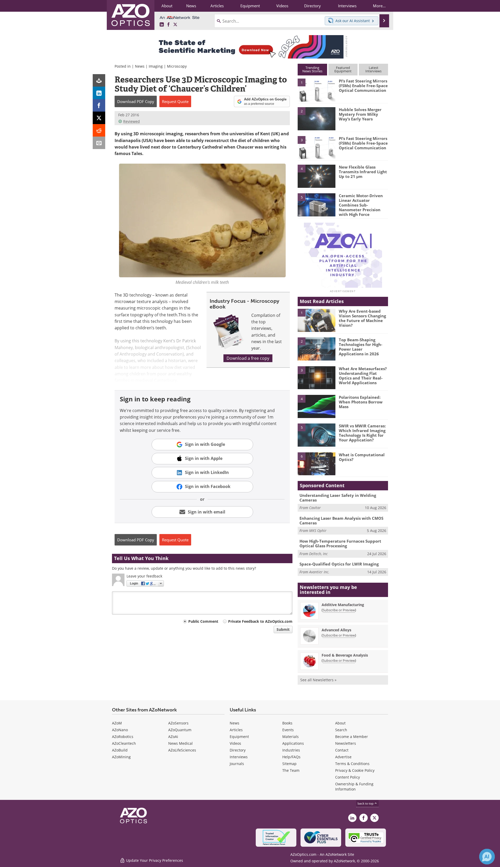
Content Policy (347, 777)
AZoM (117, 723)
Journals (237, 763)
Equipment (239, 736)
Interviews (239, 756)
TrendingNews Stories (312, 69)
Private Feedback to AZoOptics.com (260, 621)
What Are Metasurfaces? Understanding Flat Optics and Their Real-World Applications (363, 375)
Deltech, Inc (318, 553)
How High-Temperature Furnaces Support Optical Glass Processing (340, 543)
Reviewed (131, 121)
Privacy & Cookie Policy (354, 770)
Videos (235, 743)
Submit (283, 629)
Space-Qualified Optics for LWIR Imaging (339, 564)
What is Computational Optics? (362, 457)
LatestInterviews (373, 69)
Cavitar (315, 507)
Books (287, 723)
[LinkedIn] (99, 93)
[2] (316, 118)
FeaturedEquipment (343, 69)
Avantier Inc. (319, 571)
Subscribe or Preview (339, 610)
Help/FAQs (291, 756)
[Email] (99, 143)
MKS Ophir (318, 530)
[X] (99, 118)
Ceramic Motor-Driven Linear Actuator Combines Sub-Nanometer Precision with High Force (361, 205)
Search (341, 729)
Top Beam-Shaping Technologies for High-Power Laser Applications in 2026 (360, 346)
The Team (290, 770)
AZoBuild (120, 750)
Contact (341, 750)
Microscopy (177, 66)
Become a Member (351, 736)
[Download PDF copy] (99, 80)
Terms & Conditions (352, 763)
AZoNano (120, 729)
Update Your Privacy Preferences (154, 860)
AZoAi (173, 736)
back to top (366, 803)
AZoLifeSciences (182, 750)
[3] (316, 147)
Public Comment (203, 621)
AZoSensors (178, 723)
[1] (316, 89)
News (140, 66)
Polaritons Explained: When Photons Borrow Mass (361, 402)
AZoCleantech (124, 743)
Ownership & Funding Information (354, 786)
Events (288, 729)
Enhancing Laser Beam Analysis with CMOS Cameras (341, 520)
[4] (316, 176)
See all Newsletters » (318, 679)
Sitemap (289, 763)
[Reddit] (99, 130)
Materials (290, 736)
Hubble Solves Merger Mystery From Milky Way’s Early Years (360, 114)
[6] (316, 463)
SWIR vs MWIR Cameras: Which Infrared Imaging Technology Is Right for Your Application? (362, 432)
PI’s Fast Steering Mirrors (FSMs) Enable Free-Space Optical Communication (363, 85)
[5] (316, 204)
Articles (236, 729)
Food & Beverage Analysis (345, 655)
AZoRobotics (122, 736)
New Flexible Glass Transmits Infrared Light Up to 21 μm (363, 171)
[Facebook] (99, 105)
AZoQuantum (179, 729)
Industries (291, 750)
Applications (293, 743)
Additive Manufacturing (343, 604)
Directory (238, 750)
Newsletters (345, 743)
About (340, 723)
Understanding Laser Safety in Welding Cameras (337, 498)
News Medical (180, 743)
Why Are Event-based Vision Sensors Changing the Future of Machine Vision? (362, 318)
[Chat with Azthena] (487, 856)
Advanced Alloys (336, 629)
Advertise (343, 756)
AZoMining (121, 756)
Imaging (156, 66)
